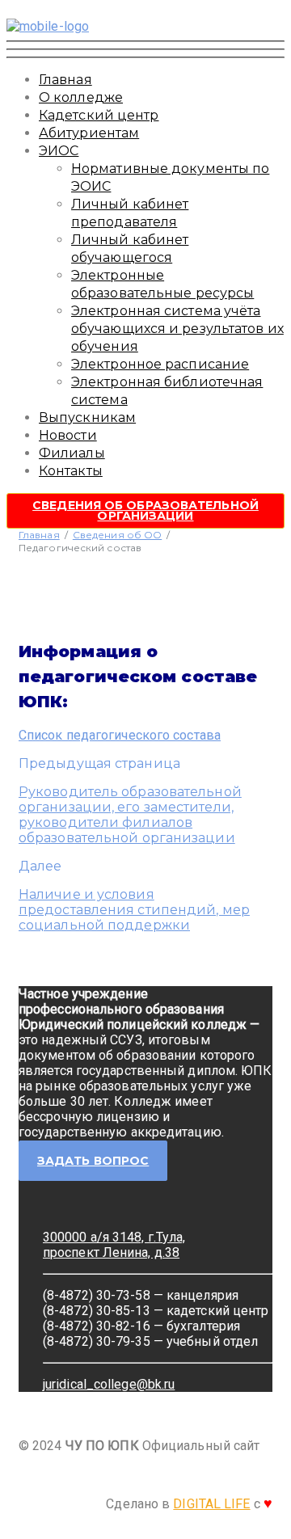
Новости (68, 435)
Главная (65, 79)
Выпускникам (87, 417)
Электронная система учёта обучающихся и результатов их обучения (177, 328)
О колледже (81, 97)
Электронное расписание (160, 364)
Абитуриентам (89, 133)
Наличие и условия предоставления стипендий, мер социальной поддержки (134, 910)
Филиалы (72, 453)
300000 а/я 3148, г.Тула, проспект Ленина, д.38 (114, 1244)
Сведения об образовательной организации (145, 510)
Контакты (71, 471)
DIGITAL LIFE (211, 1504)
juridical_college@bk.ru (109, 1384)
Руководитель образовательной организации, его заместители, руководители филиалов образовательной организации (130, 814)
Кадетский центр (99, 115)
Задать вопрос (93, 1160)
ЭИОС (58, 150)
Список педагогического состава (120, 735)
